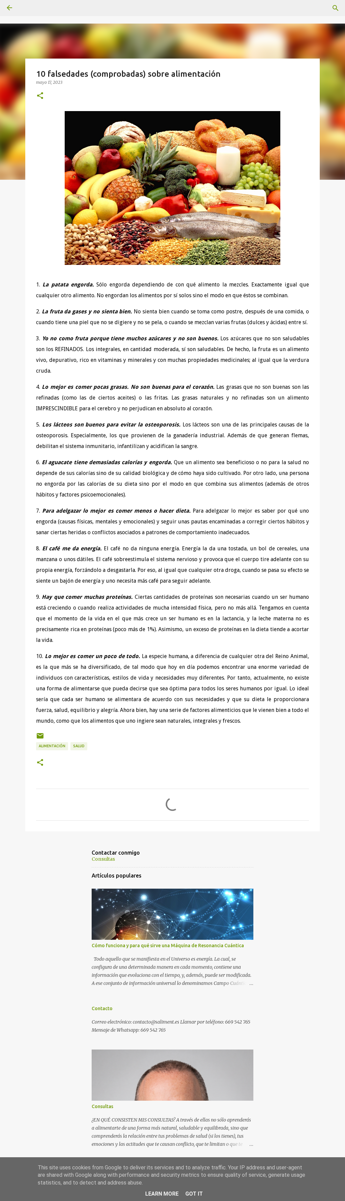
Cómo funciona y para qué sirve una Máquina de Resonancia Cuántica (168, 945)
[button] (40, 96)
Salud (79, 746)
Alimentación (52, 746)
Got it (194, 1194)
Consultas (103, 859)
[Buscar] (336, 8)
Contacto (102, 1008)
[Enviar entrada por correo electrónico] (40, 738)
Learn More (162, 1194)
